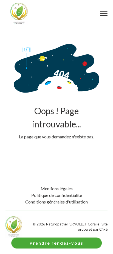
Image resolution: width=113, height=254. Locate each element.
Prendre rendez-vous (56, 242)
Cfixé (103, 229)
